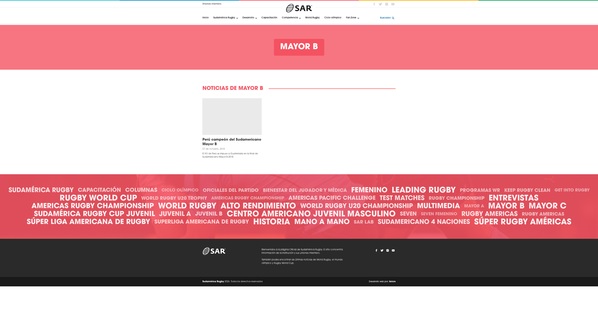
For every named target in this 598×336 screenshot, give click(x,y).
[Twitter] (380, 4)
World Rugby (312, 18)
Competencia (290, 18)
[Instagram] (386, 4)
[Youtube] (393, 4)
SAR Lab (364, 222)
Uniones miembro (211, 4)
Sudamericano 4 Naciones (424, 222)
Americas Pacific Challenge (331, 198)
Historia (271, 222)
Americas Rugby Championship (247, 198)
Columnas (141, 190)
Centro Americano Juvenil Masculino (311, 214)
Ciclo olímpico (332, 18)
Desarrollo (248, 18)
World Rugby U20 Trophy (174, 198)
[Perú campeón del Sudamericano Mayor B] (232, 116)
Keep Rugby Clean (527, 190)
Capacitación (269, 18)
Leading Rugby (424, 191)
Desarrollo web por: (382, 282)
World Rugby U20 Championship (356, 206)
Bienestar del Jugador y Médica (305, 190)
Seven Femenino (439, 214)
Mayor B (506, 206)
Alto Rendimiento (258, 206)
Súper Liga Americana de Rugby (88, 222)
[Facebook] (374, 4)
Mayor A (474, 206)
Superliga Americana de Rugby (201, 222)
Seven (408, 214)
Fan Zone (351, 18)
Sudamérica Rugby (224, 18)
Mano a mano (322, 222)
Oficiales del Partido (231, 190)
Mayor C (548, 206)
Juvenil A (175, 214)
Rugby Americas (489, 214)
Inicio (205, 18)
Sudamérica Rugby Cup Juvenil (94, 214)
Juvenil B (209, 214)
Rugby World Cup (98, 199)
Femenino (369, 190)
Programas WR (480, 190)
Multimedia (438, 206)
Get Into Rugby (572, 190)
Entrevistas (514, 199)
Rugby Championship (456, 198)
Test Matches (402, 198)
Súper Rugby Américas (522, 222)
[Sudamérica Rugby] (299, 8)
